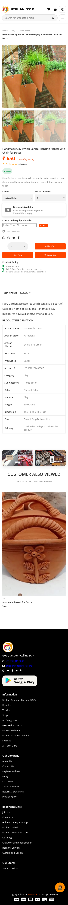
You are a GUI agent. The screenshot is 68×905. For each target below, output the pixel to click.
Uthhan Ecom (34, 894)
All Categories (9, 720)
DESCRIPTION (10, 292)
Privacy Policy (9, 796)
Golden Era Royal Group (15, 822)
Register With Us (11, 771)
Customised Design (12, 852)
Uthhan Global (10, 827)
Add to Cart (50, 246)
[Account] (62, 9)
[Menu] (62, 17)
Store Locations (10, 868)
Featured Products (12, 725)
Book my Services (11, 847)
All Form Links (9, 745)
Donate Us (7, 817)
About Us (7, 761)
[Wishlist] (49, 9)
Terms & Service (10, 786)
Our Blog (7, 837)
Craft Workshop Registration (17, 842)
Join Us (6, 812)
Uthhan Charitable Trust (15, 832)
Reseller (6, 705)
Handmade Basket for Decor (17, 602)
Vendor (6, 710)
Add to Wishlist (13, 231)
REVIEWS (25, 292)
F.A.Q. (5, 776)
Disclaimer (8, 781)
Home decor (24, 30)
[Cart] (55, 9)
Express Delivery (11, 730)
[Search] (53, 18)
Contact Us (8, 766)
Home (5, 30)
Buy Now (18, 255)
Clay (13, 30)
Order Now (51, 255)
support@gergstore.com (19, 665)
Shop (5, 715)
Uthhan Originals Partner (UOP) (19, 699)
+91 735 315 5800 (15, 661)
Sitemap (6, 740)
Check (43, 225)
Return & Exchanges (13, 791)
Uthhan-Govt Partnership (15, 735)
